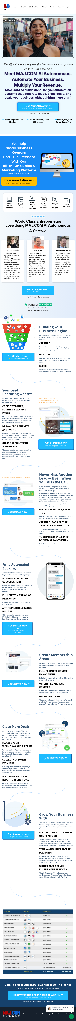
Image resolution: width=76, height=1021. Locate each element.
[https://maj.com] (7, 7)
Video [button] (44, 7)
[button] (25, 7)
